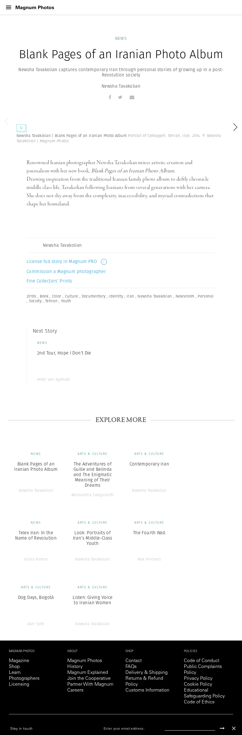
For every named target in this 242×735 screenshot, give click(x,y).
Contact (133, 661)
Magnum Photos (84, 661)
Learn (15, 672)
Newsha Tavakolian (121, 86)
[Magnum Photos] (35, 7)
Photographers (24, 678)
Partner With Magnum (90, 684)
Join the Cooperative (89, 678)
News (121, 38)
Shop (14, 666)
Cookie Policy (198, 684)
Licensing (19, 684)
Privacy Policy (198, 678)
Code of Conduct (201, 661)
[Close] (233, 728)
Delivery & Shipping (146, 672)
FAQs (131, 666)
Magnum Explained (87, 672)
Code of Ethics (199, 702)
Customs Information (147, 690)
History (75, 666)
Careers (75, 690)
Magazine (19, 661)
